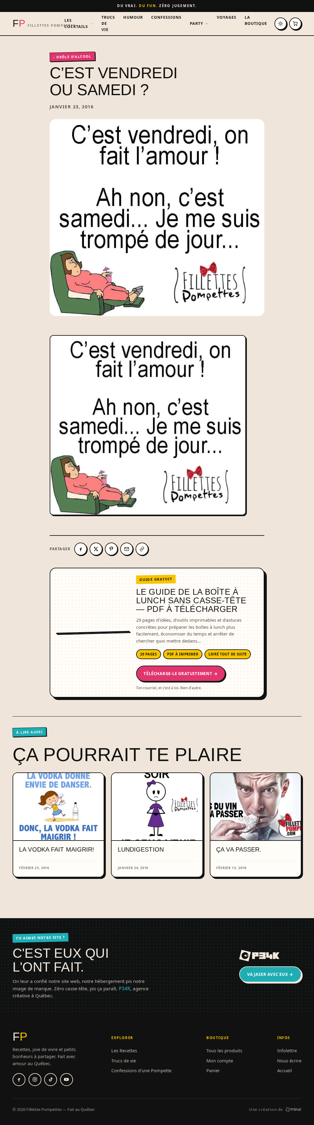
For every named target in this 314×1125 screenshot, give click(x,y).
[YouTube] (66, 1079)
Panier (213, 1070)
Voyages (226, 17)
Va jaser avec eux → (270, 974)
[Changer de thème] (280, 23)
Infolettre (287, 1050)
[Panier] (295, 23)
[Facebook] (19, 1079)
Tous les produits (224, 1050)
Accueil (284, 1070)
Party (196, 23)
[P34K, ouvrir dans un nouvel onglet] (259, 955)
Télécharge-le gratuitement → (181, 673)
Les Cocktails (76, 23)
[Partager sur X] (96, 549)
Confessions (166, 17)
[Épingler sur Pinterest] (111, 549)
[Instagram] (35, 1079)
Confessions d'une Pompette (141, 1070)
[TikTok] (50, 1079)
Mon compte (219, 1060)
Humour (133, 17)
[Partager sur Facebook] (80, 549)
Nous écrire (289, 1060)
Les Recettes (124, 1050)
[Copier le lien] (142, 549)
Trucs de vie (108, 23)
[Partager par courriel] (126, 549)
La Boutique (256, 20)
